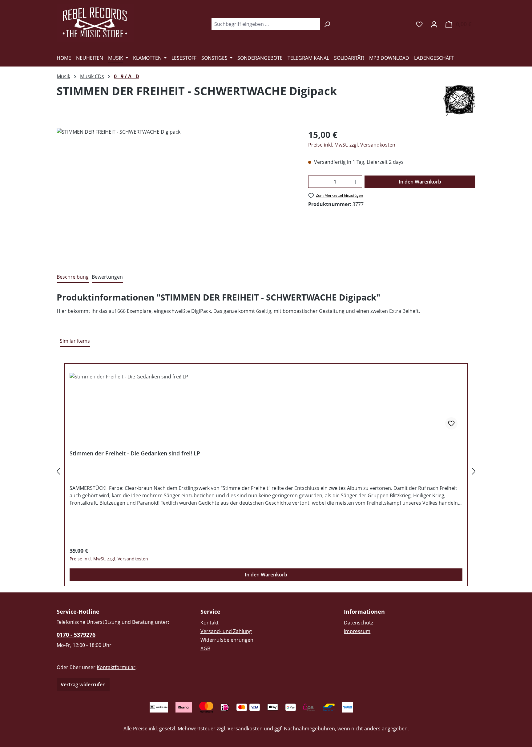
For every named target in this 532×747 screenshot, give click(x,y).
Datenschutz (358, 622)
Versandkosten (245, 728)
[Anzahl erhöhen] (355, 182)
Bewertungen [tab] (107, 276)
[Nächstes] (473, 471)
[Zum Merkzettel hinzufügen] (451, 423)
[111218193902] (176, 194)
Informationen (364, 611)
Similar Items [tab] (75, 340)
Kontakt (209, 622)
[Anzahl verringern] (314, 182)
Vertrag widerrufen (83, 684)
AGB (205, 648)
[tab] (73, 277)
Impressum (357, 631)
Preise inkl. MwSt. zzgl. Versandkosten (351, 144)
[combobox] (265, 24)
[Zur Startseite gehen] (95, 23)
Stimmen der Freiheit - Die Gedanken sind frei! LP (135, 453)
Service (210, 611)
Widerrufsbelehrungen (226, 639)
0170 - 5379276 (76, 634)
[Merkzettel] (419, 24)
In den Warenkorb (420, 181)
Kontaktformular (116, 667)
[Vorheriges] (58, 471)
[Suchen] (327, 24)
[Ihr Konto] (434, 24)
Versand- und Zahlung (226, 631)
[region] (176, 194)
